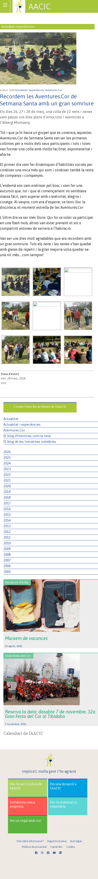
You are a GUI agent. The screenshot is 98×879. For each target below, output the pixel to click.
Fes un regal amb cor (25, 821)
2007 (7, 560)
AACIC (39, 6)
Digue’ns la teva (57, 841)
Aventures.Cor (14, 430)
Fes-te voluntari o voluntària (63, 805)
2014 (7, 520)
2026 (7, 452)
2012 (7, 532)
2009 (7, 549)
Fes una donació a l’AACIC (63, 786)
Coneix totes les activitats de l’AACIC (40, 407)
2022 (7, 475)
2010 (7, 543)
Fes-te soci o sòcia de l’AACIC (26, 786)
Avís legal (76, 841)
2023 (7, 469)
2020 (7, 486)
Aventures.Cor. (54, 90)
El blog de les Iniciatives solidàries (29, 441)
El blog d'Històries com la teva (27, 436)
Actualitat (10, 419)
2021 (7, 480)
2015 (7, 514)
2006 (7, 566)
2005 (7, 572)
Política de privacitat (34, 846)
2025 (7, 457)
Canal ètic (56, 846)
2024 (7, 463)
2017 (7, 503)
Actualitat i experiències (22, 424)
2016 (7, 509)
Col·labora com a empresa (22, 805)
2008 (7, 554)
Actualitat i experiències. (30, 90)
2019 (7, 492)
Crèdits (70, 846)
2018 (7, 497)
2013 (7, 526)
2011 (7, 537)
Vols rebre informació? (30, 841)
